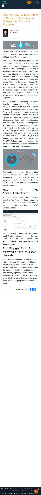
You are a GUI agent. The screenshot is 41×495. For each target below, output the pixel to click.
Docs (5, 493)
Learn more (32, 278)
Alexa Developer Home (31, 493)
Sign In (32, 2)
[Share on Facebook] (31, 289)
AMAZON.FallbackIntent (21, 61)
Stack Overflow (13, 493)
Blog (21, 493)
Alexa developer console (25, 200)
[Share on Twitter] (34, 289)
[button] (7, 488)
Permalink (19, 289)
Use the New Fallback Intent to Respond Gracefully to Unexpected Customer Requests (20, 19)
